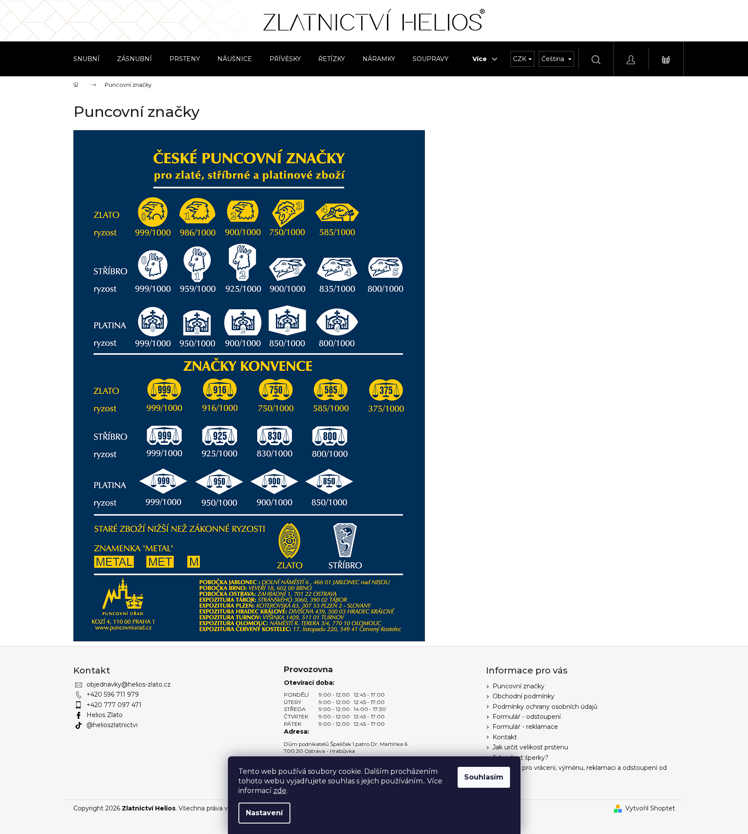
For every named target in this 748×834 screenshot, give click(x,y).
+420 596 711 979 (112, 694)
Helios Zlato (104, 715)
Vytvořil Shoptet (650, 808)
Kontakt (505, 737)
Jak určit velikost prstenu (530, 747)
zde (279, 790)
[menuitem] (86, 58)
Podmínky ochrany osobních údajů (545, 707)
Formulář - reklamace (525, 727)
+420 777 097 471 (113, 705)
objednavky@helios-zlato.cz (128, 684)
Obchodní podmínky (524, 696)
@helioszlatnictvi (112, 725)
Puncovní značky (519, 686)
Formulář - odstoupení (527, 717)
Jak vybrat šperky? (520, 758)
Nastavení (264, 813)
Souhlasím (483, 777)
